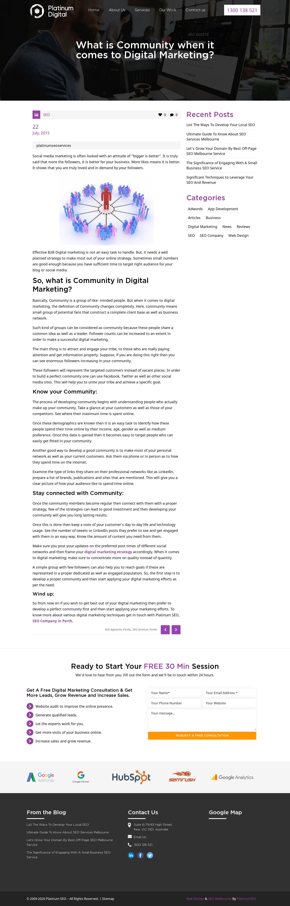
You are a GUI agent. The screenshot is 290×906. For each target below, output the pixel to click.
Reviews (243, 226)
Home (93, 10)
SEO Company (211, 235)
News (227, 226)
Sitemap (108, 899)
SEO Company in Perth (52, 620)
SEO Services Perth (144, 629)
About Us (117, 10)
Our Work (167, 10)
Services (142, 10)
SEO (46, 114)
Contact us (195, 10)
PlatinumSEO (246, 899)
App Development (223, 208)
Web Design (238, 235)
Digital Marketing (202, 226)
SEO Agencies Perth (117, 629)
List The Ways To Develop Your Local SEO (220, 124)
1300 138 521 (242, 10)
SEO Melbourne (220, 899)
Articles (194, 217)
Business (213, 217)
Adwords (195, 208)
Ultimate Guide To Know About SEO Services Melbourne (68, 832)
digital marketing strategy (108, 551)
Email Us (140, 837)
